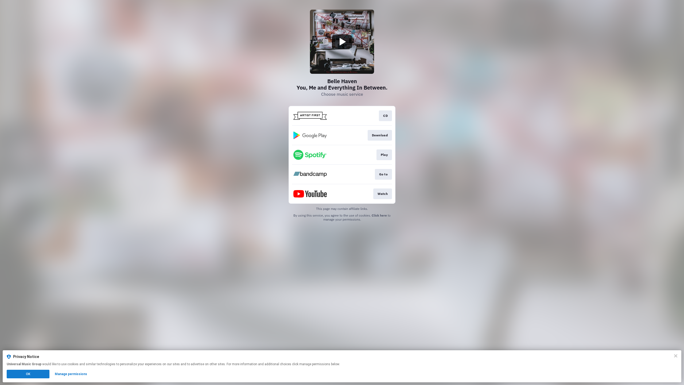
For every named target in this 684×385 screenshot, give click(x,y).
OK (28, 374)
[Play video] (342, 41)
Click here (379, 215)
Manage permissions (71, 374)
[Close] (675, 356)
